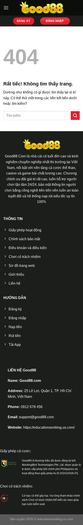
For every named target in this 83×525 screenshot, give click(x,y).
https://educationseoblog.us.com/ (49, 427)
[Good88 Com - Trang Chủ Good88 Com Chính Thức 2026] (41, 7)
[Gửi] (75, 115)
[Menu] (6, 7)
